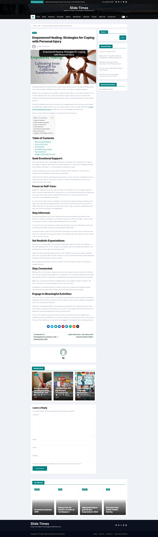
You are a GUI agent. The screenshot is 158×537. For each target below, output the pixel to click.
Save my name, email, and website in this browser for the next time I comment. (57, 464)
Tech (38, 17)
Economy (60, 17)
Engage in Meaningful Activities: (43, 133)
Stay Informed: (38, 127)
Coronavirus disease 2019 (107, 51)
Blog (60, 489)
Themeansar (61, 534)
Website (35, 455)
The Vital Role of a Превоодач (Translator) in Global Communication (63, 392)
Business (51, 17)
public (37, 489)
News (44, 17)
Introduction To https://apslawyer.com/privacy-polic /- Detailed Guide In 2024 (46, 336)
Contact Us (112, 17)
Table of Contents (39, 120)
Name (35, 439)
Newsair (52, 534)
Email (35, 447)
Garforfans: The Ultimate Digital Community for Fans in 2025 (109, 75)
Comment (36, 415)
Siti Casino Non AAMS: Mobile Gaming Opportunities (112, 510)
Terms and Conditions (120, 534)
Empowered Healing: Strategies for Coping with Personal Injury (63, 39)
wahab (38, 395)
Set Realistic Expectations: (42, 129)
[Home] (33, 17)
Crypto (94, 17)
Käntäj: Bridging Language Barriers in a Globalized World (84, 391)
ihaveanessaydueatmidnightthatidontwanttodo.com (41, 390)
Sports (68, 17)
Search (103, 32)
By (38, 46)
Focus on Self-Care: (40, 124)
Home (95, 534)
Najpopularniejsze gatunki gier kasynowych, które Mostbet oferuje (110, 63)
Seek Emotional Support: (41, 122)
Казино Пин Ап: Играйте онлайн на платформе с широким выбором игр (110, 57)
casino (85, 489)
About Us (102, 17)
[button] (126, 17)
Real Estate (77, 17)
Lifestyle (86, 17)
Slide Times (79, 8)
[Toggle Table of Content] (51, 118)
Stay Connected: (39, 131)
